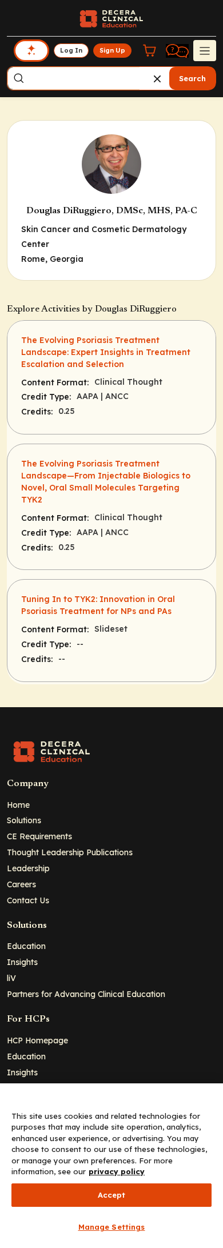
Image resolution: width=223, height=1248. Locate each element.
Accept (112, 1194)
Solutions (24, 820)
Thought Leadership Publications (70, 852)
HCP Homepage (37, 1040)
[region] (111, 1165)
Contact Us (28, 900)
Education (26, 946)
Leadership (28, 868)
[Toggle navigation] (204, 50)
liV (11, 978)
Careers (21, 884)
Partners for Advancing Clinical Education (86, 994)
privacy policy (117, 1171)
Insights (22, 962)
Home (18, 805)
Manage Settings (111, 1226)
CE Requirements (39, 836)
